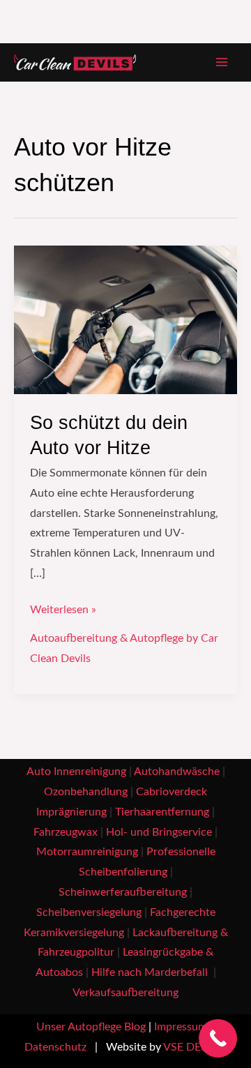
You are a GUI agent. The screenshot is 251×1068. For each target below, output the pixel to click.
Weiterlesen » (63, 608)
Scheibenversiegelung (89, 913)
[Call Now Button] (218, 1038)
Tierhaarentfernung (162, 812)
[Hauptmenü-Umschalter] (222, 62)
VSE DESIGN (195, 1047)
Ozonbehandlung (86, 792)
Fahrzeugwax (65, 832)
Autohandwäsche (177, 772)
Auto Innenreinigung (76, 772)
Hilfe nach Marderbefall (151, 973)
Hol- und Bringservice (159, 832)
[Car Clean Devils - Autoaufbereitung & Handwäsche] (75, 62)
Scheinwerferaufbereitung (123, 892)
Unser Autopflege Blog (91, 1027)
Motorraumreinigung (87, 852)
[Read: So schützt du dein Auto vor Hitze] (125, 319)
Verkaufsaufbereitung (125, 993)
